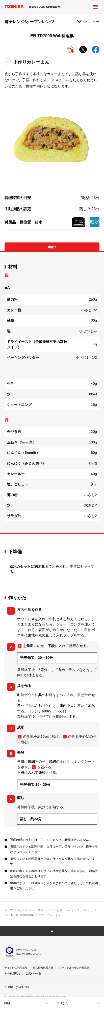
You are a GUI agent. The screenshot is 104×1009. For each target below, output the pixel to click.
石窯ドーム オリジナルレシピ (75, 910)
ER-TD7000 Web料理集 (19, 914)
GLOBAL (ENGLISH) (17, 987)
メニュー (91, 21)
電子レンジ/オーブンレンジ (35, 910)
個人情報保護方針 (43, 967)
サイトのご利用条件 (16, 967)
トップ (9, 910)
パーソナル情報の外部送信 (74, 967)
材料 (7, 1003)
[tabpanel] (52, 392)
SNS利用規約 (12, 973)
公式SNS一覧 (33, 973)
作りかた (62, 1003)
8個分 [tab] (52, 247)
